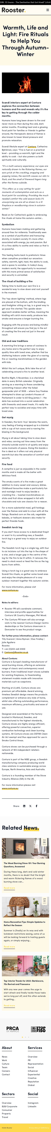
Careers (6, 1070)
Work (4, 1060)
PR (29, 1060)
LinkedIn (32, 1106)
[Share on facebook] (36, 806)
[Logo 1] (13, 1029)
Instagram (33, 1102)
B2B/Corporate (9, 1106)
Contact (6, 1074)
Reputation (33, 1081)
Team (4, 1067)
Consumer (7, 1109)
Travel (5, 1117)
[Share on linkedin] (24, 806)
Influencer (33, 1070)
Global (31, 1085)
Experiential (34, 1074)
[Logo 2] (38, 1029)
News (4, 1056)
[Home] (14, 10)
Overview (32, 1056)
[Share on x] (30, 806)
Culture (5, 1063)
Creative (32, 1077)
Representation (35, 1063)
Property (6, 1113)
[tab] (22, 1037)
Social (31, 1067)
